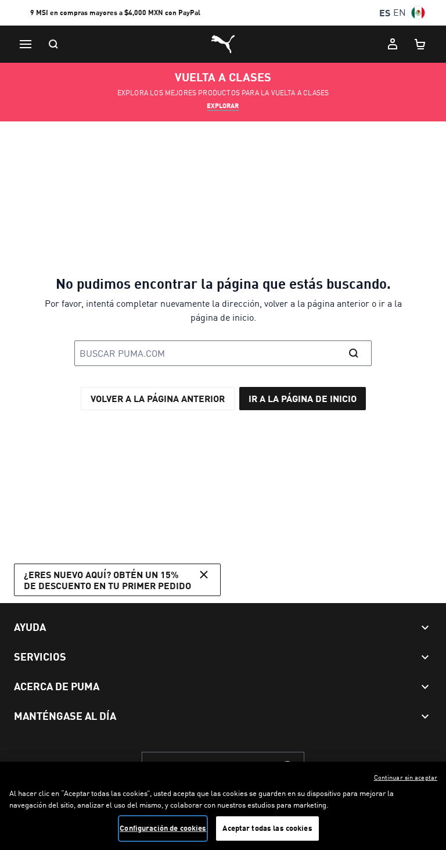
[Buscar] (53, 44)
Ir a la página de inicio (303, 398)
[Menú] (25, 44)
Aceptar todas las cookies (267, 828)
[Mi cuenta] (392, 44)
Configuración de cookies (163, 828)
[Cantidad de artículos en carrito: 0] (420, 44)
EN (399, 12)
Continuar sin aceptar (405, 777)
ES (384, 12)
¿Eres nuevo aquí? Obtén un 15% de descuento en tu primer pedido (107, 580)
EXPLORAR (223, 106)
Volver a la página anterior (158, 398)
